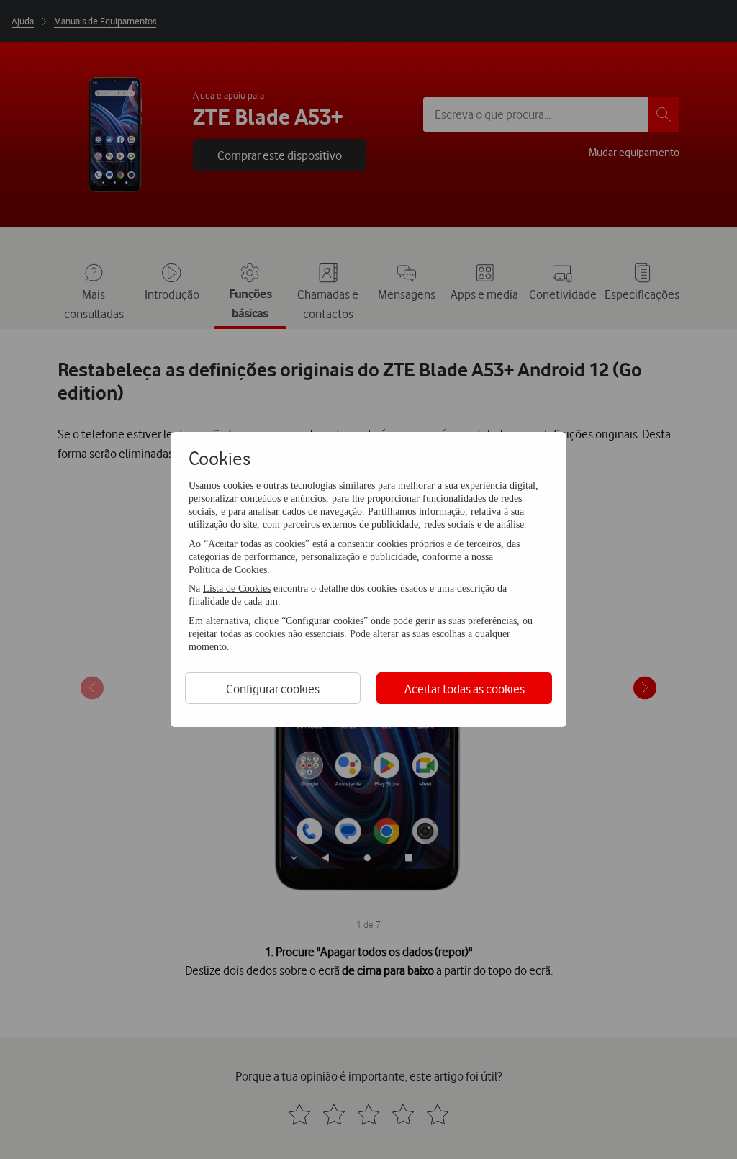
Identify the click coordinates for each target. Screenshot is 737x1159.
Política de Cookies (228, 569)
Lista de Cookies (237, 588)
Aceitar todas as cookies (464, 688)
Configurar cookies (273, 688)
